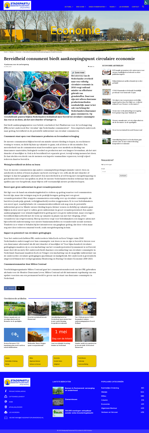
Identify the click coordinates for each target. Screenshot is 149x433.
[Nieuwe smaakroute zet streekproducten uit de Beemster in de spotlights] (14, 309)
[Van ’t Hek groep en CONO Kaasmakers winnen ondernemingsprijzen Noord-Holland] (85, 309)
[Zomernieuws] (58, 402)
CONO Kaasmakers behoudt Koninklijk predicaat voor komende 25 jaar (126, 91)
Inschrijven (123, 175)
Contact (135, 7)
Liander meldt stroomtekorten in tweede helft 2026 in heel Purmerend (85, 345)
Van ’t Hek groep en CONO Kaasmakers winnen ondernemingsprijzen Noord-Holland (85, 320)
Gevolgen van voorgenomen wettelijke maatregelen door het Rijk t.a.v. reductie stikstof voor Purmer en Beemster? (127, 102)
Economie (18, 52)
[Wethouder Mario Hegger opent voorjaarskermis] (38, 335)
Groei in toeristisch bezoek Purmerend (127, 130)
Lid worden (124, 7)
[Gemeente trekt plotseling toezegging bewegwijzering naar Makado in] (106, 112)
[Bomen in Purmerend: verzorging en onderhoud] (58, 390)
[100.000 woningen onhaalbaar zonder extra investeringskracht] (58, 413)
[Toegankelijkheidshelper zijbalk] (146, 2)
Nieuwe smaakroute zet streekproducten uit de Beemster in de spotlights (13, 319)
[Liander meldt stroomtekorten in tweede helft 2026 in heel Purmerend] (85, 335)
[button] (143, 7)
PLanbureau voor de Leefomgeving (16, 64)
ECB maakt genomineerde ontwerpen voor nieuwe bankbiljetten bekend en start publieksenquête (128, 72)
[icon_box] (15, 391)
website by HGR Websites (84, 430)
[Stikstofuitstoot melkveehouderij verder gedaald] (106, 83)
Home (6, 52)
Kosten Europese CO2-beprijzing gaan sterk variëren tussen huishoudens (14, 345)
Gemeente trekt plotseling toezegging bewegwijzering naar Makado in (126, 112)
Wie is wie (80, 7)
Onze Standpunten (97, 7)
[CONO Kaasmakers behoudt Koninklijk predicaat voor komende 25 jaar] (106, 92)
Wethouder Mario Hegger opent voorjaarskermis (37, 344)
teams (112, 7)
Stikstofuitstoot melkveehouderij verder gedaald (127, 82)
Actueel (68, 7)
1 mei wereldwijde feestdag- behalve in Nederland (61, 344)
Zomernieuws (71, 399)
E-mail (103, 169)
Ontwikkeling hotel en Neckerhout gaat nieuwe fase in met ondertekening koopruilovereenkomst (61, 320)
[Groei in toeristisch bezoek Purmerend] (38, 309)
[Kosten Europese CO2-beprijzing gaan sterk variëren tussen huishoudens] (14, 335)
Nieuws (12, 52)
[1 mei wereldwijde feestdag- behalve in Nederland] (62, 335)
